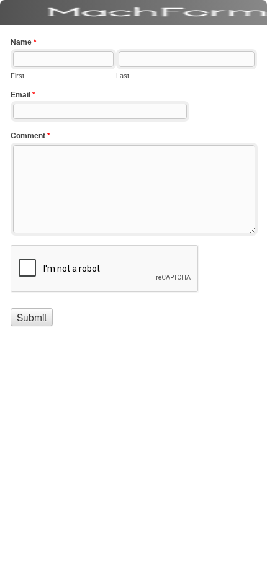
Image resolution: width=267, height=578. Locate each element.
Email (23, 95)
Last (122, 75)
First (17, 75)
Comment (30, 135)
